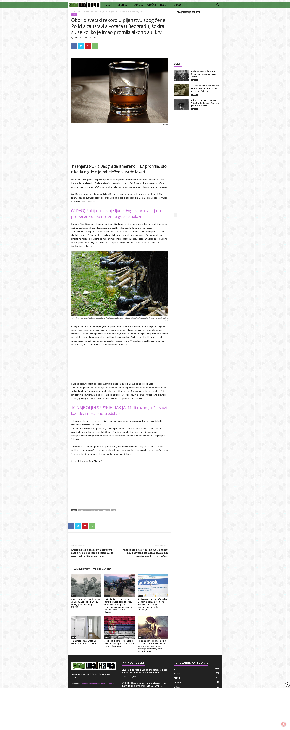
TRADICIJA (137, 5)
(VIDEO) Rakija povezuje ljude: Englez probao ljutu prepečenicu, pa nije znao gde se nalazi (116, 213)
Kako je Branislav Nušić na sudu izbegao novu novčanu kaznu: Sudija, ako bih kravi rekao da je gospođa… (145, 552)
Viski (113, 510)
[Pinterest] (88, 46)
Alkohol (82, 510)
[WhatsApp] (95, 46)
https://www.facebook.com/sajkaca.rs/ (98, 684)
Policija (92, 510)
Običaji (177, 678)
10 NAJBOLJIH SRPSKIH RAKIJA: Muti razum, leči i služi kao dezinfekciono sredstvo (119, 410)
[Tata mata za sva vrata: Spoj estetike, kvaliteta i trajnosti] (86, 627)
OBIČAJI (151, 5)
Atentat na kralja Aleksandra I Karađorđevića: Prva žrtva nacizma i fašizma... (205, 88)
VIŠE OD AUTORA (102, 568)
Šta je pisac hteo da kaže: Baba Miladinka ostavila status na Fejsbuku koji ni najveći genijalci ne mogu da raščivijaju (152, 604)
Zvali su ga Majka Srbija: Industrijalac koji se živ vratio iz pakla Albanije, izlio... (144, 671)
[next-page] (166, 568)
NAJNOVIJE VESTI (81, 568)
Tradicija (177, 683)
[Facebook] (74, 46)
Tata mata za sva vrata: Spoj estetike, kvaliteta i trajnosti (84, 642)
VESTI (109, 5)
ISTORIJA (122, 5)
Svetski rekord (103, 510)
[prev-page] (162, 568)
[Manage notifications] (283, 724)
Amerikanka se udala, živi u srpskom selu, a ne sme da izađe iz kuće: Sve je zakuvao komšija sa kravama (92, 552)
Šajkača (77, 37)
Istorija (194, 80)
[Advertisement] (119, 143)
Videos (177, 687)
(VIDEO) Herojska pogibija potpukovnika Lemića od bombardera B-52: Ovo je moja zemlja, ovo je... (144, 685)
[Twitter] (81, 46)
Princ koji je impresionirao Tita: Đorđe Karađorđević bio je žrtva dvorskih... (205, 103)
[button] (217, 5)
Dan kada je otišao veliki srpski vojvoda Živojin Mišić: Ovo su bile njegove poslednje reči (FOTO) (85, 603)
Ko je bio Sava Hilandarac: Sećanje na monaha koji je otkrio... (203, 74)
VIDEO (177, 5)
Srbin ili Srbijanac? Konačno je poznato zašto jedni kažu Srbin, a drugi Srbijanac (119, 643)
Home (73, 11)
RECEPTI (164, 5)
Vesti (79, 11)
